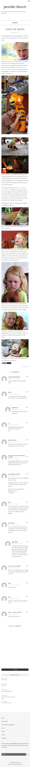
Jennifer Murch (15, 6)
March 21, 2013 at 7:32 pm (13, 424)
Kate (8, 358)
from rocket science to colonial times (8, 697)
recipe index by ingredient (7, 724)
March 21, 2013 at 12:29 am (13, 584)
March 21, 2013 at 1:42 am (13, 524)
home (2, 718)
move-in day (4, 679)
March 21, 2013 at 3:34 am (13, 504)
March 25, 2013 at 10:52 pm (17, 409)
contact (3, 734)
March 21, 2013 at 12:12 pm (13, 441)
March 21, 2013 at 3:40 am (13, 475)
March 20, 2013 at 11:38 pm (13, 598)
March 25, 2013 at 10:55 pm (17, 543)
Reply (27, 376)
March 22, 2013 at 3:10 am (13, 378)
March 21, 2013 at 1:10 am (13, 567)
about (2, 728)
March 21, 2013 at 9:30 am (13, 458)
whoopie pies (9, 61)
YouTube (3, 738)
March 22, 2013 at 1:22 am (13, 393)
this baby (3, 685)
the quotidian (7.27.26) (6, 702)
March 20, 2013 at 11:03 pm (13, 614)
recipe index (4, 721)
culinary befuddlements (6, 691)
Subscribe (15, 669)
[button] (29, 1)
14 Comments (25, 366)
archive (3, 731)
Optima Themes (19, 764)
